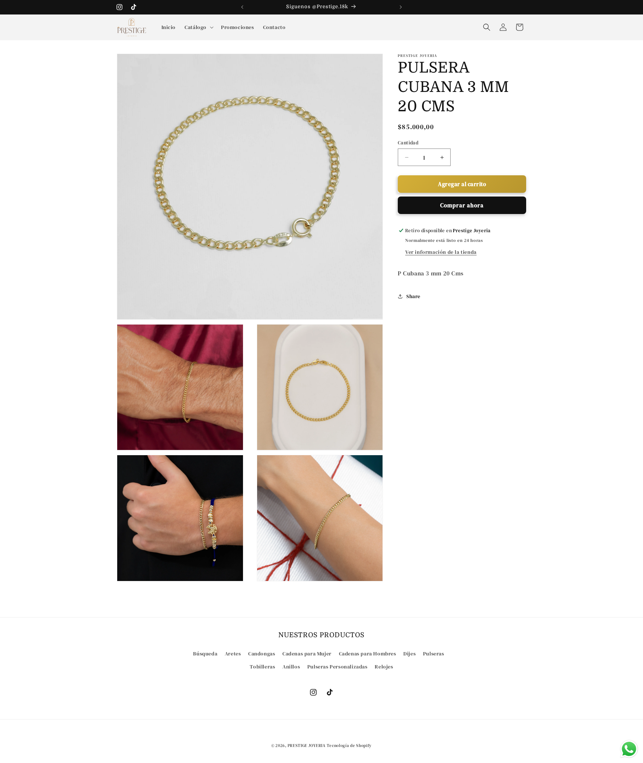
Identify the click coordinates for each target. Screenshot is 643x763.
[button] (198, 27)
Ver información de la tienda (441, 252)
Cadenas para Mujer (307, 653)
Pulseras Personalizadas (337, 666)
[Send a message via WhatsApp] (629, 749)
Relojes (384, 666)
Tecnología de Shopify (349, 745)
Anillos (291, 666)
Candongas (261, 653)
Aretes (233, 653)
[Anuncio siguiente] (401, 7)
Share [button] (413, 296)
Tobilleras (262, 666)
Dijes (409, 653)
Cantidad (408, 143)
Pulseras (433, 653)
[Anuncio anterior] (242, 7)
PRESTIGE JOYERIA (307, 745)
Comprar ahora (462, 205)
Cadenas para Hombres (367, 653)
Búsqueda (205, 653)
